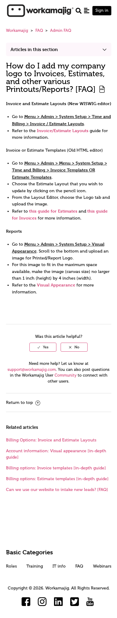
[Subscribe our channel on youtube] (90, 601)
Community (65, 375)
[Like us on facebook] (26, 601)
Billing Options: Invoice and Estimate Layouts (51, 440)
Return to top (20, 402)
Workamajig (17, 30)
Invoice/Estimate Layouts (62, 130)
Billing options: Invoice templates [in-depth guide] (56, 468)
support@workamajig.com (32, 369)
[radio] (42, 347)
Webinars (102, 566)
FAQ (39, 30)
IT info (59, 566)
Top (66, 604)
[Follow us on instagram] (42, 601)
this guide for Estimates (53, 211)
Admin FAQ (60, 30)
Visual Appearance (56, 284)
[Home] (40, 10)
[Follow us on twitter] (74, 601)
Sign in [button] (101, 10)
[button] (86, 10)
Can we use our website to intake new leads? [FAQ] (57, 489)
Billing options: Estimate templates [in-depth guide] (57, 478)
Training (34, 566)
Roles (11, 566)
